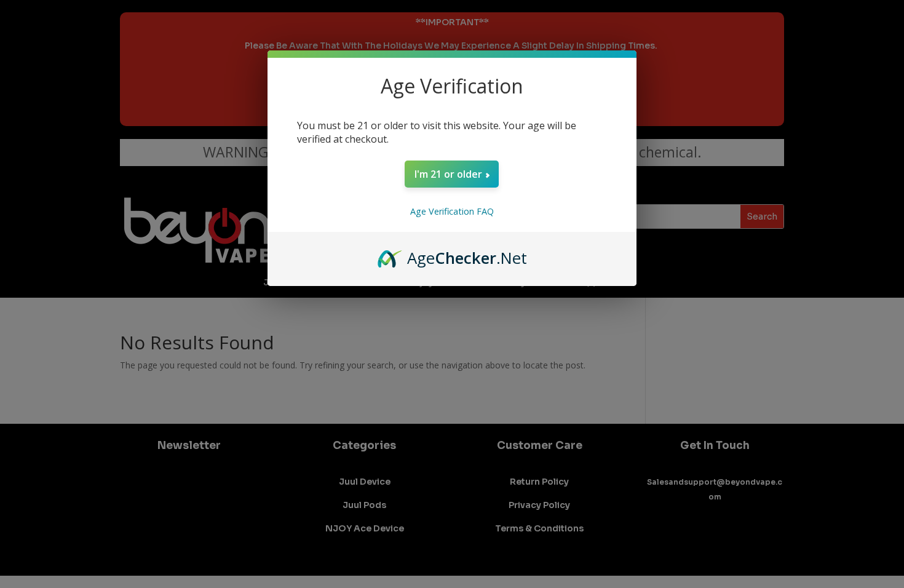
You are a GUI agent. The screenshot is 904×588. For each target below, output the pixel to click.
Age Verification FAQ (452, 211)
